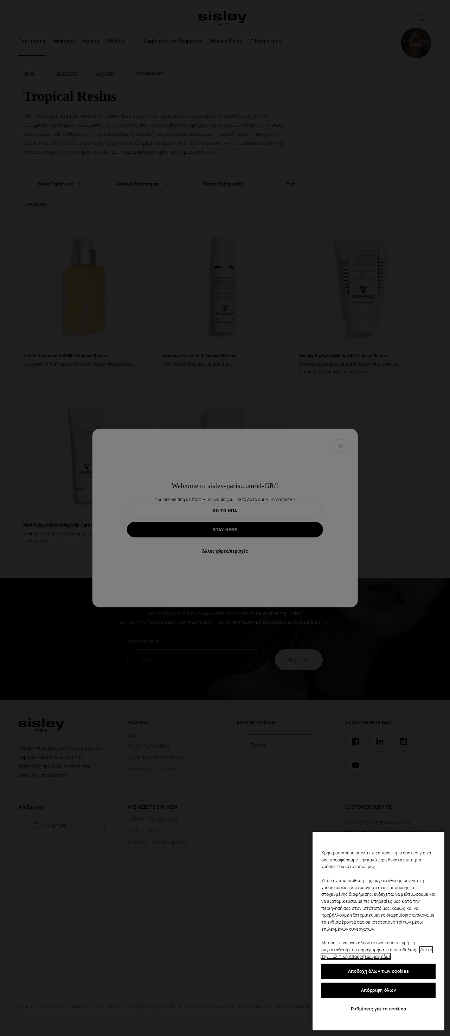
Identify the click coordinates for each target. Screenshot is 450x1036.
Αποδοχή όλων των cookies (378, 971)
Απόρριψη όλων (378, 990)
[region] (378, 931)
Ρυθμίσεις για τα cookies (378, 1008)
